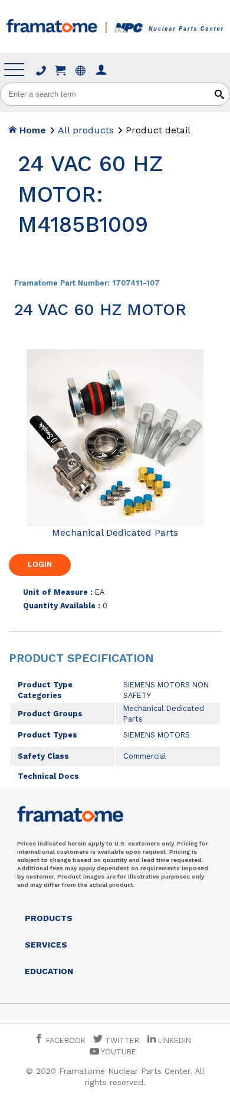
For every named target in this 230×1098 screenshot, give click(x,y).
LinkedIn (174, 1040)
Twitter (121, 1040)
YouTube (117, 1051)
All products (86, 130)
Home (31, 130)
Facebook (65, 1040)
